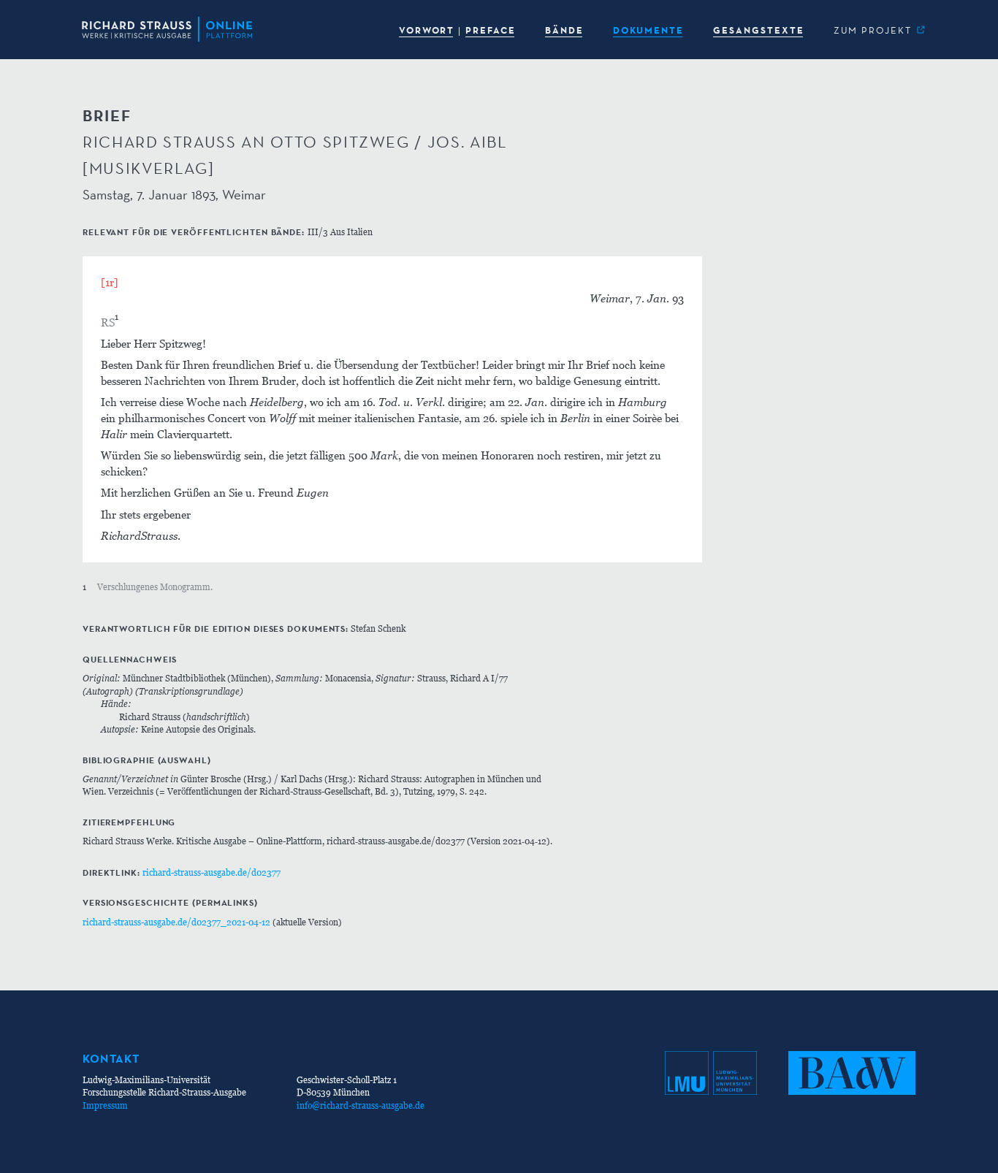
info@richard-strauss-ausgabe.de (360, 1105)
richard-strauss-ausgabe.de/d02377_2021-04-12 (176, 922)
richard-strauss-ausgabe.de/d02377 (211, 872)
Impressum (105, 1105)
